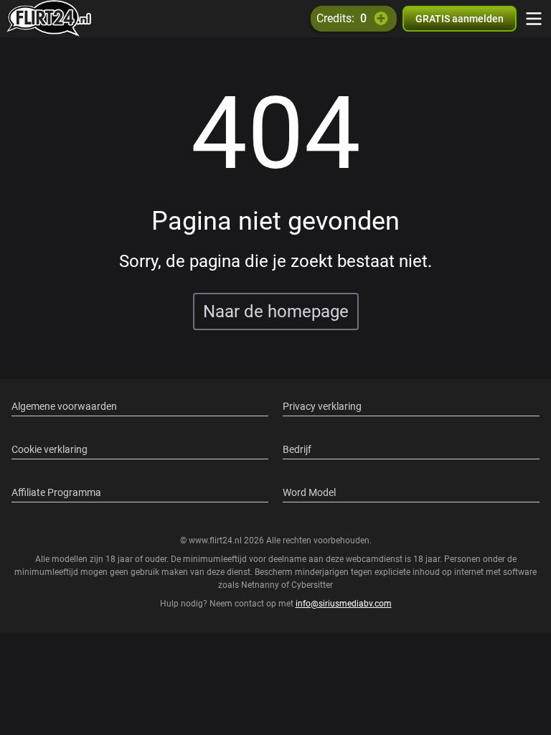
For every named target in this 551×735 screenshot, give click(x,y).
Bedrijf (297, 449)
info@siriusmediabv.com (344, 604)
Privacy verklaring (322, 406)
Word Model (309, 492)
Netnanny (261, 585)
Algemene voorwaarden (64, 406)
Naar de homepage (276, 311)
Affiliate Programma (56, 492)
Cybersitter (312, 585)
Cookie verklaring (49, 449)
